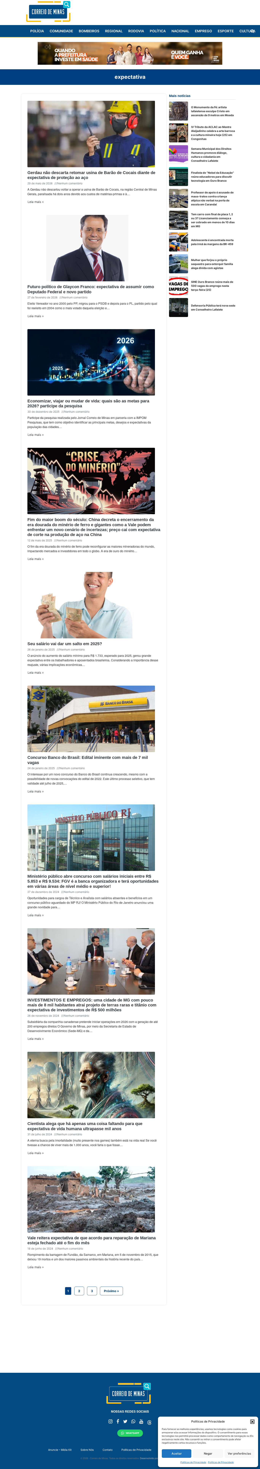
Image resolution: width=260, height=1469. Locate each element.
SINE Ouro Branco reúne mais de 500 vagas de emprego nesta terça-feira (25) (212, 285)
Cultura (247, 31)
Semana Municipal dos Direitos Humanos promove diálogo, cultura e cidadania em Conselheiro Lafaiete (211, 154)
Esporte (226, 31)
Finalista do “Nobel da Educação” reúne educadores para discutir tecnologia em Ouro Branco (212, 176)
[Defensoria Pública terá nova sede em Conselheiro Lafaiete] (178, 307)
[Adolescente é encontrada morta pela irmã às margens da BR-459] (178, 242)
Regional (114, 31)
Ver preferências (239, 1453)
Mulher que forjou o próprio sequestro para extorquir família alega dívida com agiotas (212, 264)
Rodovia (136, 31)
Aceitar (176, 1453)
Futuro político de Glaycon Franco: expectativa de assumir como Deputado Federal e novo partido (90, 289)
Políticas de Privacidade (193, 1462)
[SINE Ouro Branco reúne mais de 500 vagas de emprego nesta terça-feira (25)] (178, 285)
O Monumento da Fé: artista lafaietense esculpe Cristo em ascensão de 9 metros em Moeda (212, 111)
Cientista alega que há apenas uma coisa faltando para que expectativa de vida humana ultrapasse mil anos (84, 1126)
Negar (208, 1453)
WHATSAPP (132, 1433)
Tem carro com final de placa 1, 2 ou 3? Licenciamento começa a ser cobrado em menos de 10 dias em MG (213, 220)
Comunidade (61, 31)
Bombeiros (89, 31)
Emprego (203, 31)
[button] (252, 1421)
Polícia (37, 31)
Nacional (180, 31)
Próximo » (111, 1291)
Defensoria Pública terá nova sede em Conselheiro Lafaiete (213, 307)
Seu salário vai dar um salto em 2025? (64, 643)
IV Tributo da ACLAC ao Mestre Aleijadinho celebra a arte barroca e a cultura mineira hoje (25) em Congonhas (213, 132)
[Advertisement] (166, 10)
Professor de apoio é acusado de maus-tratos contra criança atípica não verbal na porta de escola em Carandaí (212, 198)
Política (158, 31)
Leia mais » (36, 202)
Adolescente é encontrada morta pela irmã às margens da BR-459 (212, 242)
